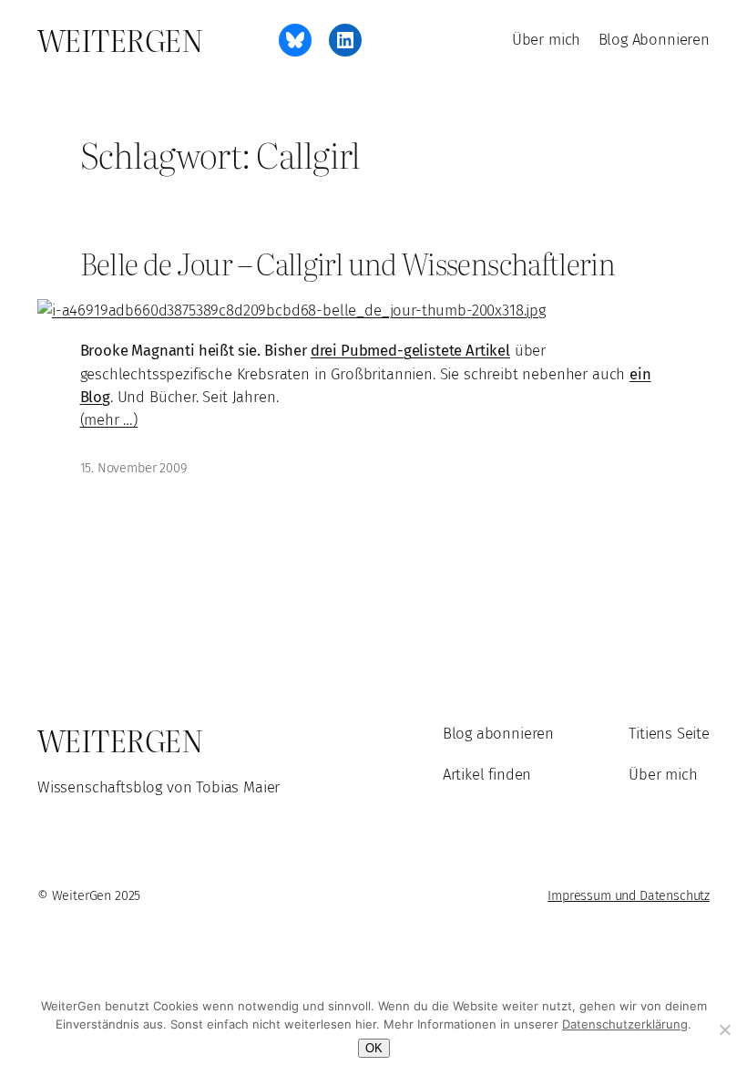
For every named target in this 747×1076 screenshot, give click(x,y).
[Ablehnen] (724, 1029)
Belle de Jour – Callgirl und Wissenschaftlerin (348, 263)
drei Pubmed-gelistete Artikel (410, 350)
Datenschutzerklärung (625, 1024)
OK (374, 1048)
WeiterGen (120, 39)
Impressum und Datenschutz (628, 896)
